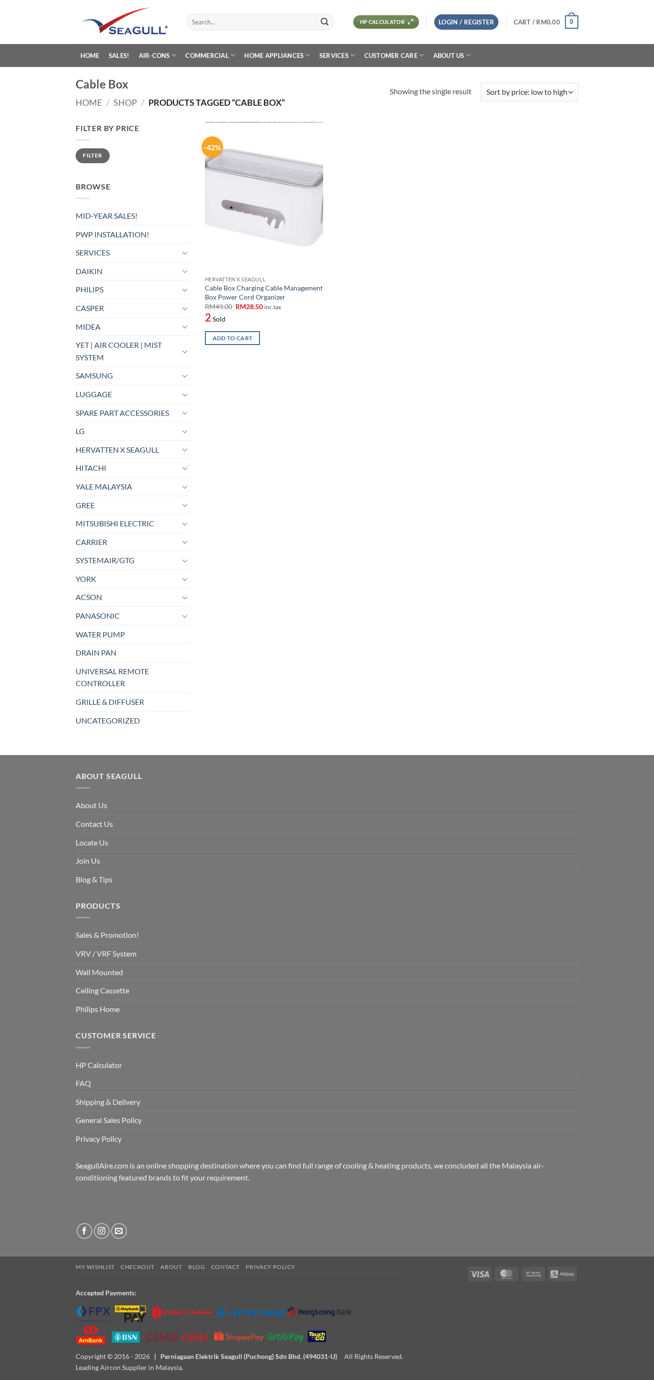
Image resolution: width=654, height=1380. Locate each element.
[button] (466, 22)
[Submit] (324, 22)
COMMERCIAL (207, 55)
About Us (91, 805)
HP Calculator (99, 1064)
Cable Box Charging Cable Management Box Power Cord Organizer (264, 292)
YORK (86, 578)
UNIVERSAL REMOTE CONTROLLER (112, 677)
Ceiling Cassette (102, 990)
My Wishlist (95, 1266)
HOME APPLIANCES (274, 55)
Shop (125, 102)
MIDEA (88, 326)
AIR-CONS (154, 55)
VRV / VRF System (106, 953)
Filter (92, 155)
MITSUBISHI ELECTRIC (115, 523)
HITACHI (91, 467)
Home (89, 102)
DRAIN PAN (96, 652)
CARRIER (91, 541)
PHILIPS (89, 289)
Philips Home (98, 1008)
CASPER (90, 307)
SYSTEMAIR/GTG (105, 560)
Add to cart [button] (233, 338)
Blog (196, 1266)
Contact (225, 1266)
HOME (90, 55)
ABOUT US (448, 55)
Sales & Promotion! (107, 934)
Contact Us (94, 823)
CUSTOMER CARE (390, 55)
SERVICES (334, 55)
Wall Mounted (99, 972)
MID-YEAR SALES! (106, 215)
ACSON (89, 596)
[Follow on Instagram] (102, 1231)
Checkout (138, 1266)
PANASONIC (98, 615)
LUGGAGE (94, 394)
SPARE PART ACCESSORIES (122, 412)
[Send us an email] (119, 1231)
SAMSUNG (94, 375)
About (171, 1266)
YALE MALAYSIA (104, 486)
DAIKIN (89, 271)
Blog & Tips (94, 879)
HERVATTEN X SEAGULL (117, 449)
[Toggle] (185, 252)
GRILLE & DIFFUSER (110, 701)
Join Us (88, 860)
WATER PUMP (100, 634)
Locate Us (92, 842)
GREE (85, 505)
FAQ (83, 1083)
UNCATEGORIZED (108, 720)
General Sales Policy (109, 1119)
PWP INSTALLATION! (112, 234)
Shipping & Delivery (108, 1101)
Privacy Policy (99, 1138)
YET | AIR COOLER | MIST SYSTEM (119, 351)
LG (80, 430)
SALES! (119, 55)
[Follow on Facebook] (84, 1231)
